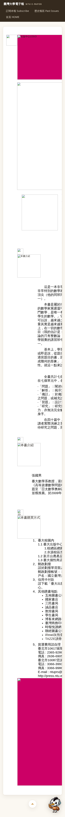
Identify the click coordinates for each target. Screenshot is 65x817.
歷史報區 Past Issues (46, 11)
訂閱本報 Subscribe (17, 11)
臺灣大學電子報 (23, 4)
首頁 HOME (12, 17)
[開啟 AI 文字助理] (54, 805)
